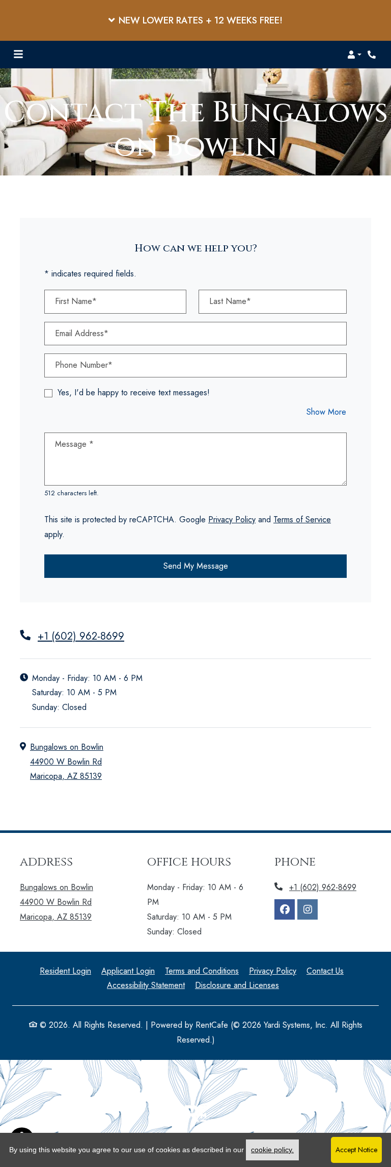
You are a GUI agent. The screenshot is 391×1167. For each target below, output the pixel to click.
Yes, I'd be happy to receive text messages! (134, 392)
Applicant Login (128, 971)
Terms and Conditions (202, 971)
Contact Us (325, 971)
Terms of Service (302, 519)
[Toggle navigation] (18, 54)
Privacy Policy (232, 519)
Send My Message (195, 566)
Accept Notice (356, 1150)
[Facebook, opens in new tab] (284, 909)
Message (74, 444)
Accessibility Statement (146, 985)
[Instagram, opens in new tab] (307, 909)
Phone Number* (84, 365)
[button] (195, 20)
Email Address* (81, 333)
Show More (326, 411)
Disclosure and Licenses (237, 985)
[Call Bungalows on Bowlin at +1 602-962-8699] (373, 54)
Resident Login (65, 971)
